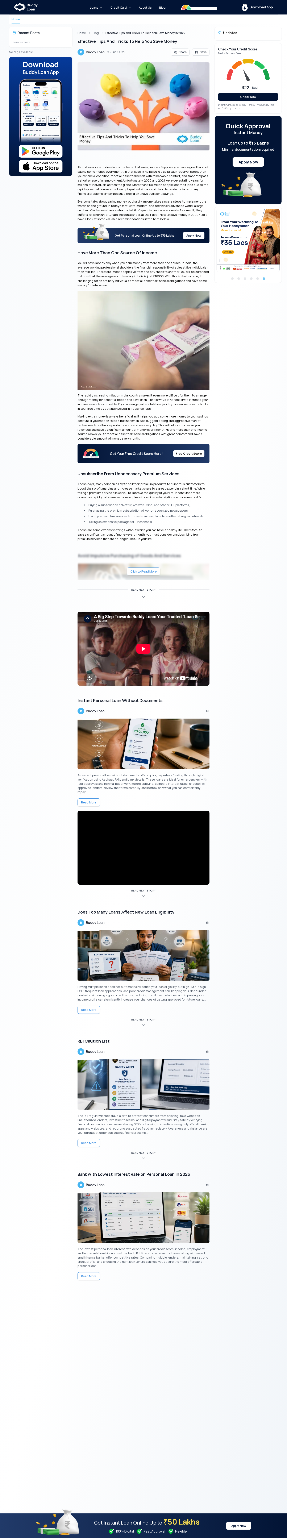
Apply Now (193, 235)
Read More (88, 802)
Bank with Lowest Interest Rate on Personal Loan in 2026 (134, 1174)
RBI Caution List (93, 1041)
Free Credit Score (189, 454)
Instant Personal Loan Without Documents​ (120, 700)
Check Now (248, 97)
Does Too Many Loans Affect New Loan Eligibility (126, 912)
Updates (230, 32)
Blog (96, 33)
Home (16, 19)
